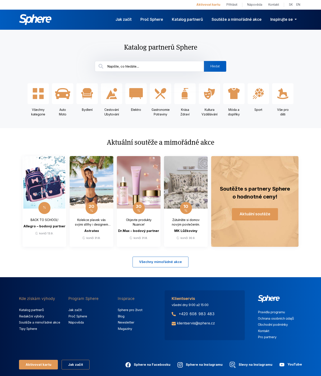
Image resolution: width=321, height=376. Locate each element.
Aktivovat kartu (208, 4)
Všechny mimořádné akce (160, 262)
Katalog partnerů (187, 19)
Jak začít (124, 19)
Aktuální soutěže (255, 214)
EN (298, 4)
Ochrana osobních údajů (276, 318)
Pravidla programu (271, 312)
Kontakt (273, 4)
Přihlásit (231, 4)
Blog (121, 316)
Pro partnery (267, 337)
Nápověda (254, 4)
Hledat (215, 66)
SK (291, 4)
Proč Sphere (151, 19)
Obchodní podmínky (273, 324)
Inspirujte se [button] (282, 19)
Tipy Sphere (28, 329)
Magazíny (125, 329)
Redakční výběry (31, 316)
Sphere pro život (130, 310)
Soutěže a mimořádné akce (237, 19)
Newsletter (126, 322)
